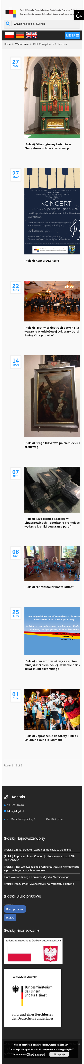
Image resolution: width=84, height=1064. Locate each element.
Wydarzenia (22, 44)
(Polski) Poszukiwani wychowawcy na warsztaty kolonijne (39, 883)
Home (7, 44)
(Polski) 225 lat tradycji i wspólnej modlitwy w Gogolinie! (38, 849)
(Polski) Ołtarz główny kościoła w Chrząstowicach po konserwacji (47, 146)
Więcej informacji (36, 1054)
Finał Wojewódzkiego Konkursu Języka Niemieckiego (36, 877)
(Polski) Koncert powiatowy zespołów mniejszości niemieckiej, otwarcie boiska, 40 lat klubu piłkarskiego (53, 665)
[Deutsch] (19, 34)
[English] (31, 34)
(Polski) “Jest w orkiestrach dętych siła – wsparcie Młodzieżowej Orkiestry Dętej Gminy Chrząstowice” (52, 331)
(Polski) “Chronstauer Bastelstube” (49, 587)
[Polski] (9, 34)
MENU (71, 35)
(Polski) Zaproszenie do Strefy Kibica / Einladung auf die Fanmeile (51, 738)
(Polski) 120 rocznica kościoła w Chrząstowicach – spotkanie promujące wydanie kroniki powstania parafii (52, 522)
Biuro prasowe (15, 909)
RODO (10, 917)
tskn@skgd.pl (15, 811)
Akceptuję (59, 1054)
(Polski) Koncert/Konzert (41, 260)
